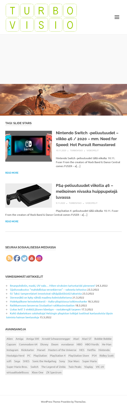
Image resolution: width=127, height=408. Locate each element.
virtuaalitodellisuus (18, 372)
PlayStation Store (78, 355)
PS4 (94, 355)
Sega (17, 361)
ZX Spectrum (54, 372)
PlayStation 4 (57, 355)
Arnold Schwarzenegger (56, 338)
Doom (54, 344)
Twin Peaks (74, 366)
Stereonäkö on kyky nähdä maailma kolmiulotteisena (41, 297)
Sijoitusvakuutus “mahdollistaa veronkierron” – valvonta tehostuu (48, 289)
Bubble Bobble (103, 338)
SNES (26, 361)
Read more (11, 173)
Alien (10, 338)
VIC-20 (100, 366)
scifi (9, 361)
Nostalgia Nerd (15, 355)
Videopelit (93, 150)
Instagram (12, 349)
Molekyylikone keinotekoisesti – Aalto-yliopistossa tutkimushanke (48, 301)
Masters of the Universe (62, 349)
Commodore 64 (28, 344)
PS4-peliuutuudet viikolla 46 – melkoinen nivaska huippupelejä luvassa (86, 191)
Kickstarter (27, 349)
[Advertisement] (63, 59)
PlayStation (40, 355)
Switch (34, 366)
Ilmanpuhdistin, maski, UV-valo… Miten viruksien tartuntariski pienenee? (52, 285)
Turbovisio (76, 150)
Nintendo (104, 349)
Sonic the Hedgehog (44, 361)
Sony (62, 361)
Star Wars (73, 361)
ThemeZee (79, 401)
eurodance (67, 344)
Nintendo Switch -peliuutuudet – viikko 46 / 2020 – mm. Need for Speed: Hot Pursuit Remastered (87, 138)
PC (29, 355)
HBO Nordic (92, 344)
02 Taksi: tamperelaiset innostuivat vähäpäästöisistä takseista (46, 293)
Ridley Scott (107, 355)
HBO (79, 344)
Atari (76, 338)
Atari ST (86, 338)
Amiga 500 (32, 338)
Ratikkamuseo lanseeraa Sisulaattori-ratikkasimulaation (42, 305)
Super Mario (89, 361)
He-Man (106, 344)
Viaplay (88, 366)
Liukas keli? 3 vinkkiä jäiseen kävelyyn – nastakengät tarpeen (45, 309)
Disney (44, 344)
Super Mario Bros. (17, 366)
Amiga (19, 338)
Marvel (41, 349)
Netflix (91, 349)
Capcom (11, 344)
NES (81, 349)
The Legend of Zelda (53, 366)
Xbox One (37, 372)
